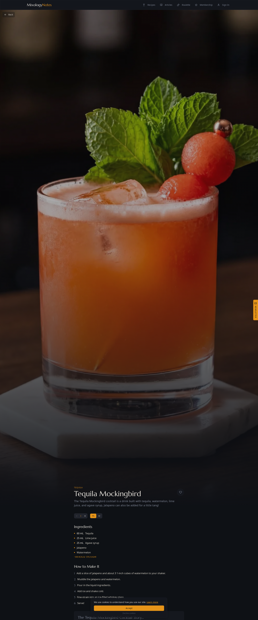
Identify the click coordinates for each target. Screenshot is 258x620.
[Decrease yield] (76, 515)
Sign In (225, 4)
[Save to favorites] (180, 492)
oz (99, 516)
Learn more (152, 602)
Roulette (186, 4)
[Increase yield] (84, 515)
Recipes (151, 4)
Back (10, 14)
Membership (206, 4)
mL (93, 516)
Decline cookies (129, 613)
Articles (168, 4)
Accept (129, 608)
